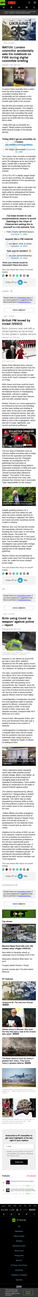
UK (11, 291)
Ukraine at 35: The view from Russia (17, 1002)
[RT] (4, 1210)
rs (30, 1206)
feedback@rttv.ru (24, 302)
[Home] (2, 2)
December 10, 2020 (19, 246)
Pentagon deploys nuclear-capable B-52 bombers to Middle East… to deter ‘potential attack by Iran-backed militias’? (18, 1091)
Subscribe (19, 1162)
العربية (3, 1206)
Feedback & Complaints (19, 1275)
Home (5, 43)
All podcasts (31, 1176)
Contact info (19, 1270)
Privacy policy (19, 1255)
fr (25, 1206)
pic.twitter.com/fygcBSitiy (19, 145)
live (12, 2)
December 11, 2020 (19, 234)
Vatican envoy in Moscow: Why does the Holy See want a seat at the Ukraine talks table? (19, 1031)
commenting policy (24, 298)
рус (15, 1206)
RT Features (7, 979)
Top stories (7, 921)
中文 (35, 1206)
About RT (19, 1260)
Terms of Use (19, 1251)
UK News (11, 43)
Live (19, 1226)
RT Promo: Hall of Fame (19, 1265)
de (20, 1206)
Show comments (19, 310)
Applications (19, 1231)
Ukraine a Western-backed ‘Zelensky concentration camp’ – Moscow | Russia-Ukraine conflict (20, 12)
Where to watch (19, 1236)
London (5, 291)
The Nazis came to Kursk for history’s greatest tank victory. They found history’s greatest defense (18, 1060)
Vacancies (19, 1280)
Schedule (19, 1241)
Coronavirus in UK (10, 885)
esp (9, 1206)
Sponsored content (19, 1246)
